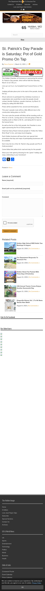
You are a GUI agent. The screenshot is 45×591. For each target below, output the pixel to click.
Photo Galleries (7, 577)
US (3, 538)
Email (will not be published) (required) (16, 188)
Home (4, 507)
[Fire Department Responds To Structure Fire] (10, 262)
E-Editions (19, 4)
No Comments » (34, 248)
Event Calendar (7, 574)
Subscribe (27, 4)
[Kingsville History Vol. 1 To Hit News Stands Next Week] (10, 305)
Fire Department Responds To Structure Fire (22, 1)
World (4, 552)
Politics (4, 549)
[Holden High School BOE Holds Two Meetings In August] (10, 248)
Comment (5, 197)
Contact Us (11, 4)
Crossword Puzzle (8, 571)
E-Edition (5, 510)
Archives (35, 4)
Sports (4, 541)
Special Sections (7, 519)
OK (22, 587)
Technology (6, 547)
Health (4, 558)
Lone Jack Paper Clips (9, 513)
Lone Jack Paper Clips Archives (23, 7)
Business (5, 555)
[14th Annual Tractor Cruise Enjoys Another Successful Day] (10, 291)
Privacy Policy (36, 583)
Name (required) (8, 180)
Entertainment (6, 543)
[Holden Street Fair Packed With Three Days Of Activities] (10, 277)
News (10, 167)
